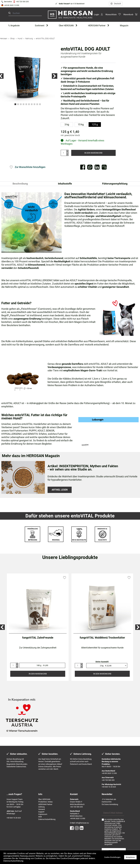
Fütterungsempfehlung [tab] (114, 183)
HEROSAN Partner (96, 25)
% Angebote (14, 25)
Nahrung (29, 38)
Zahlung (41, 807)
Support (41, 812)
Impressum (42, 814)
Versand (41, 809)
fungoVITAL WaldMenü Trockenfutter (102, 637)
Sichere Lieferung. (82, 754)
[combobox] (106, 665)
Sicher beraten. (112, 754)
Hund (20, 38)
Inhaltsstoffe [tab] (65, 183)
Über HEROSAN (66, 25)
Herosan (3, 38)
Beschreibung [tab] (20, 183)
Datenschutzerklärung (46, 819)
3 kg (67, 124)
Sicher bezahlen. (50, 754)
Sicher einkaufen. (18, 754)
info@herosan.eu (82, 823)
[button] (54, 76)
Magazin (124, 25)
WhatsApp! (11, 813)
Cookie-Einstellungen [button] (112, 857)
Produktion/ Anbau (45, 802)
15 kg (81, 124)
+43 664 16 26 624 (109, 787)
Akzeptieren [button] (130, 857)
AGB (40, 817)
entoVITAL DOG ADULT (45, 38)
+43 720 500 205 (22, 2)
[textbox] (105, 665)
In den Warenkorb (93, 153)
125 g (95, 124)
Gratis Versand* (64, 4)
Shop (12, 38)
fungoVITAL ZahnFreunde (37, 637)
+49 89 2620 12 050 (11, 5)
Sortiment (39, 25)
